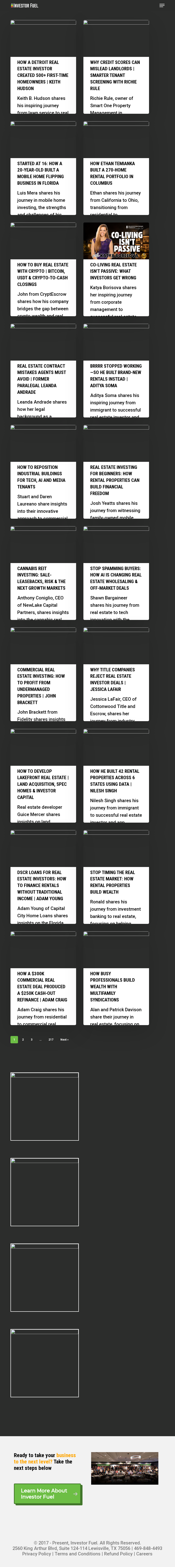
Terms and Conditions (77, 1554)
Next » (64, 1039)
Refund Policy (118, 1554)
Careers (144, 1554)
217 (51, 1039)
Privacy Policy (36, 1554)
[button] (162, 5)
